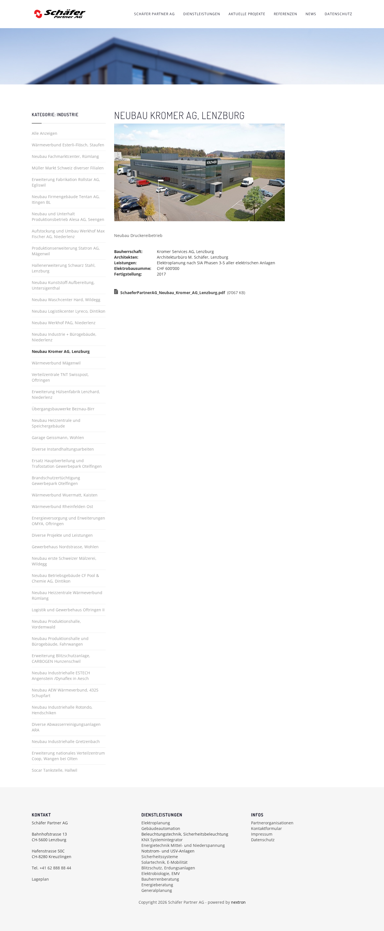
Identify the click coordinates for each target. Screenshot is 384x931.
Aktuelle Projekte (247, 14)
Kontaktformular (266, 828)
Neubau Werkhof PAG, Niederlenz (64, 322)
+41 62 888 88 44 (55, 867)
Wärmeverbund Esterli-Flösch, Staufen (68, 144)
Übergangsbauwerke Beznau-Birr (63, 408)
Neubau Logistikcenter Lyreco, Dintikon (68, 311)
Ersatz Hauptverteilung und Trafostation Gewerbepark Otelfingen (67, 463)
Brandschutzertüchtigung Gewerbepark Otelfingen (56, 480)
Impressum (261, 834)
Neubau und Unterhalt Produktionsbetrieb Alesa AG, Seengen (68, 216)
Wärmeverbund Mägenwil (56, 363)
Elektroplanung (155, 822)
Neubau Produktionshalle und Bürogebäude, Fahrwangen (60, 641)
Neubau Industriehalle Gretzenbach (66, 741)
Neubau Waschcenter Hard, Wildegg (66, 299)
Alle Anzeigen (44, 133)
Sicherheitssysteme (159, 856)
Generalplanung (156, 890)
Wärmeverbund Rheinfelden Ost (62, 506)
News (311, 14)
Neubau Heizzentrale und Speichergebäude (56, 423)
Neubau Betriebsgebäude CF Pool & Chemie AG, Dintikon (65, 578)
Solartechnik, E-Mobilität (164, 862)
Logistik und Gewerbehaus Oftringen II (68, 609)
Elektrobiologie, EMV (160, 873)
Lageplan (40, 879)
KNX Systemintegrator (162, 839)
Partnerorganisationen (272, 822)
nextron (238, 902)
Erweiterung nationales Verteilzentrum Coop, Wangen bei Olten (68, 755)
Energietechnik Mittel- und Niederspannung (183, 845)
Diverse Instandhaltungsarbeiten (63, 449)
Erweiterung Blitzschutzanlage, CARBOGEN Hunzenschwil (61, 658)
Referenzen (285, 14)
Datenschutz (338, 14)
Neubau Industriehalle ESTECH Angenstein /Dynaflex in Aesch (61, 675)
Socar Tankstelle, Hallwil (54, 770)
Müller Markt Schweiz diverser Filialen (68, 168)
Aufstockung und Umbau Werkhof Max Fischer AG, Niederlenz (68, 233)
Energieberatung (157, 884)
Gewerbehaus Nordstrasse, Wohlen (65, 546)
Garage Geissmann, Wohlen (58, 437)
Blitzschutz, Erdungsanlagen (168, 867)
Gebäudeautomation (160, 828)
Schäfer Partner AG (154, 14)
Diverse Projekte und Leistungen (62, 535)
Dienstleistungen (201, 14)
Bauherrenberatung (160, 879)
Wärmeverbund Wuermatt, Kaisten (65, 495)
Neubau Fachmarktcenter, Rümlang (65, 156)
